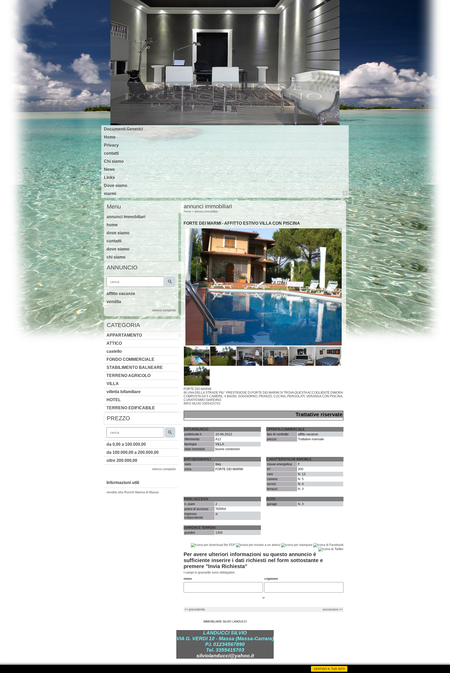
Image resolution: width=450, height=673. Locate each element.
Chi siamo (114, 161)
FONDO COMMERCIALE (130, 359)
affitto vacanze (121, 293)
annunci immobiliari (126, 217)
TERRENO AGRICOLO (129, 375)
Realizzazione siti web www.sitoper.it (225, 667)
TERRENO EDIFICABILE (131, 408)
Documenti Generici (123, 129)
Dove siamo (115, 185)
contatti (111, 153)
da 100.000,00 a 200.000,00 (133, 452)
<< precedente (194, 609)
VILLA (113, 383)
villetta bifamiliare (124, 391)
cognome (271, 579)
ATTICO (114, 343)
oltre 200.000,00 (122, 460)
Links (109, 177)
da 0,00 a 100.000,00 (126, 444)
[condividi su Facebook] (328, 545)
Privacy (111, 145)
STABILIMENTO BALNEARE (135, 367)
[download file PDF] (213, 545)
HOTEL (114, 400)
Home (110, 137)
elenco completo (164, 310)
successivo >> (333, 609)
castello (114, 351)
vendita (114, 301)
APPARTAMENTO (124, 335)
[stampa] (296, 545)
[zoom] (263, 344)
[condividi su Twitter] (330, 549)
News (109, 169)
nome (188, 579)
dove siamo (118, 233)
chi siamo (116, 257)
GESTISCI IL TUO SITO (329, 668)
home (112, 225)
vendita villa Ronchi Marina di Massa (133, 492)
